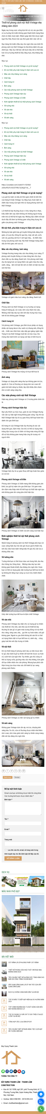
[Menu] (3, 8)
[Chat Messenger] (41, 1094)
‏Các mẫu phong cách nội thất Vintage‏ (18, 90)
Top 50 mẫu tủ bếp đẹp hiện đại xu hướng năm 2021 (26, 1000)
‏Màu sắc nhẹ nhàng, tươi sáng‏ (15, 74)
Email (7, 829)
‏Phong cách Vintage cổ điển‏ (15, 98)
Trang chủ (7, 16)
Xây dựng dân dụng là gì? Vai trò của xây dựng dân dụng (24, 985)
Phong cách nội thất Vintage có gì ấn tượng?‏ (21, 66)
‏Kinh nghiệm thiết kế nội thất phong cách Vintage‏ (22, 102)
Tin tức (17, 777)
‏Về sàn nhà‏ (8, 110)
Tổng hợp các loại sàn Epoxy (20, 1022)
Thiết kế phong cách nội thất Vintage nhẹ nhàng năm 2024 (25, 971)
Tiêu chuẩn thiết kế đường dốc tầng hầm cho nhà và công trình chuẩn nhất (26, 978)
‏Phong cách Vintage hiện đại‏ (15, 94)
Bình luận (8, 800)
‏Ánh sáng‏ (7, 86)
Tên (6, 819)
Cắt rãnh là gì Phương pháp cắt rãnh (23, 962)
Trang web (8, 840)
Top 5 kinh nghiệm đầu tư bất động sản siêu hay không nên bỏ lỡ (25, 1008)
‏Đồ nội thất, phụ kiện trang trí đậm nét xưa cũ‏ (21, 70)
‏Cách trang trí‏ (9, 82)
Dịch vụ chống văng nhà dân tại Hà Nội (23, 992)
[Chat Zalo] (41, 1101)
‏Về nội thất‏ (8, 114)
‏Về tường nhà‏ (9, 106)
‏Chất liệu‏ (7, 78)
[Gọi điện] (41, 1109)
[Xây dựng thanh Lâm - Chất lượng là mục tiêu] (23, 8)
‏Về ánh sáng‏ (8, 118)
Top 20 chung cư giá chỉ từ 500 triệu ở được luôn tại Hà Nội (25, 1015)
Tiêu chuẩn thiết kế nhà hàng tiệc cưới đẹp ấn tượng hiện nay (25, 1030)
